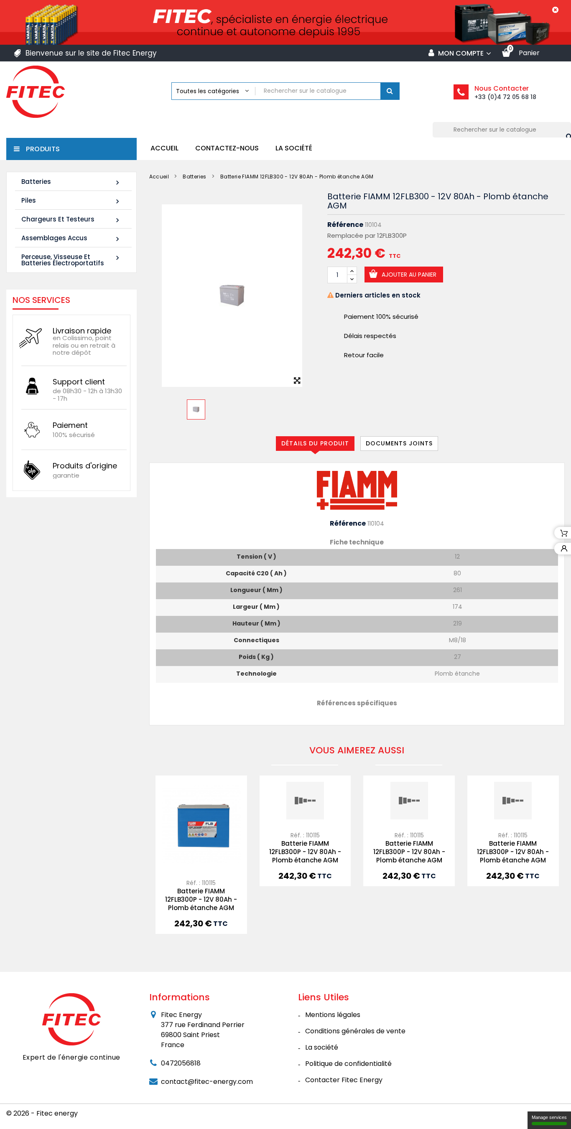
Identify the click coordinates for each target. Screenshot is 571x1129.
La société (293, 148)
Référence (345, 225)
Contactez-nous (227, 148)
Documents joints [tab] (399, 443)
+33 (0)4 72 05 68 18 (505, 97)
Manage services (549, 1117)
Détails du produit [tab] (315, 443)
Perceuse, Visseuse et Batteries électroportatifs (71, 259)
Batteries (71, 182)
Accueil (164, 148)
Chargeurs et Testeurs (71, 219)
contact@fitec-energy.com (207, 1081)
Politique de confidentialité (348, 1063)
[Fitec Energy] (71, 1019)
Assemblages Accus (71, 238)
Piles (71, 201)
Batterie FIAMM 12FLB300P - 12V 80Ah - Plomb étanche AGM (201, 899)
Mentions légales (332, 1015)
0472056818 (181, 1063)
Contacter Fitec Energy (343, 1080)
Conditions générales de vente (355, 1031)
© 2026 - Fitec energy (42, 1113)
